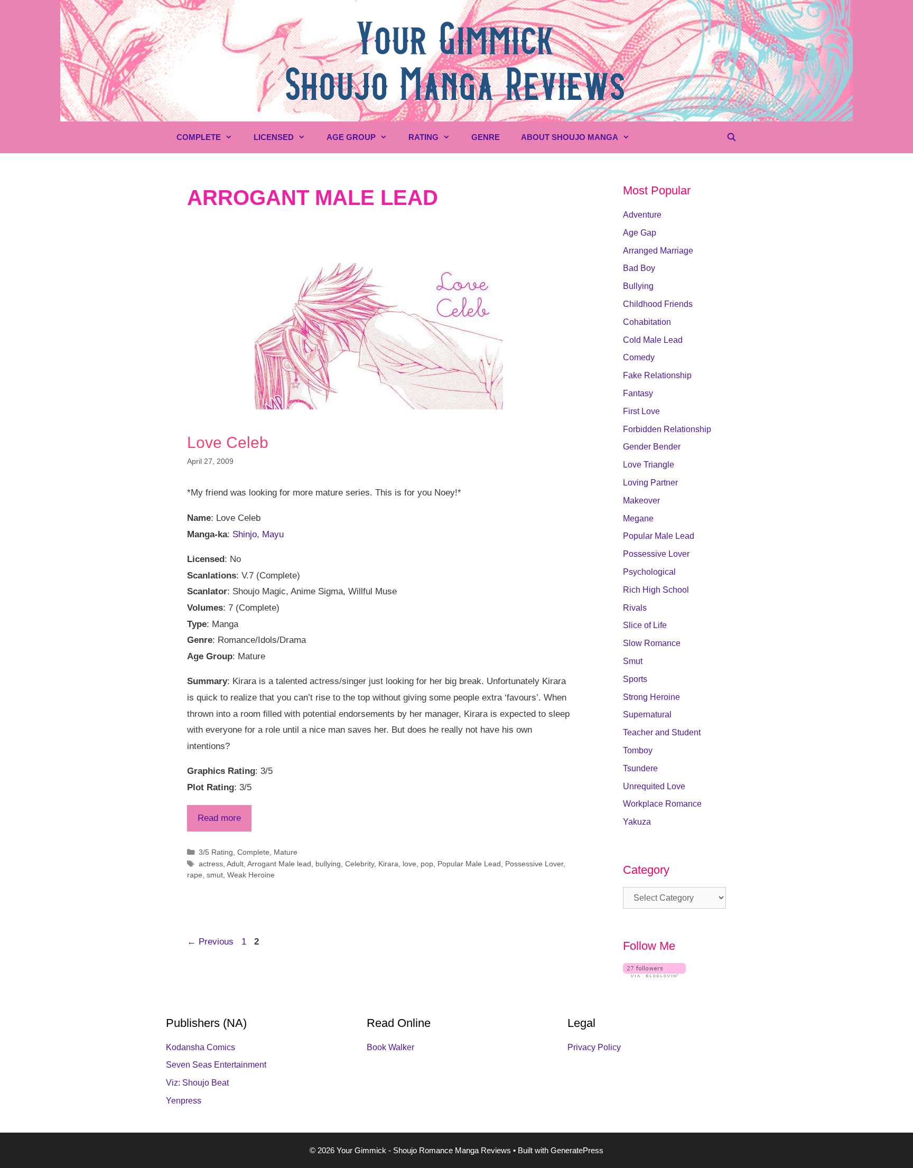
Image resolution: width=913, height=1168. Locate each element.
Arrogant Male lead (279, 863)
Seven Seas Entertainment (216, 1064)
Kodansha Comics (200, 1047)
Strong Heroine (651, 697)
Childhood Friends (658, 304)
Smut (632, 661)
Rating (423, 137)
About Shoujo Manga (569, 137)
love (409, 863)
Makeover (641, 500)
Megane (638, 518)
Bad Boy (639, 268)
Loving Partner (650, 482)
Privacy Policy (594, 1047)
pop (427, 863)
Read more (219, 818)
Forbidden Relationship (667, 429)
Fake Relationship (657, 375)
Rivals (635, 607)
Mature (285, 852)
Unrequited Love (654, 786)
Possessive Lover (534, 863)
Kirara (388, 863)
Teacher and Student (662, 732)
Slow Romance (652, 643)
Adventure (642, 214)
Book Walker (390, 1047)
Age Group (351, 137)
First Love (641, 411)
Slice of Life (645, 625)
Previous (210, 942)
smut (215, 875)
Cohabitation (647, 321)
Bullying (638, 286)
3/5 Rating (216, 852)
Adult (235, 863)
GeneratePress (577, 1150)
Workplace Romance (662, 803)
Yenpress (183, 1100)
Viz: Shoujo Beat (197, 1082)
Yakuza (637, 821)
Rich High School (656, 589)
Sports (635, 679)
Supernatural (647, 714)
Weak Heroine (251, 875)
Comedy (639, 357)
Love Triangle (648, 464)
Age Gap (639, 232)
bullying (328, 863)
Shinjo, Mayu (258, 534)
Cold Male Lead (653, 339)
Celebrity (359, 863)
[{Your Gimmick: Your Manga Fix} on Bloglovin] (654, 974)
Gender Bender (652, 446)
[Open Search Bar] (731, 137)
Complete (198, 137)
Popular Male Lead (469, 863)
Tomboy (638, 750)
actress (211, 863)
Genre (485, 137)
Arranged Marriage (658, 250)
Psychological (649, 571)
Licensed (274, 137)
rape (194, 875)
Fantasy (638, 393)
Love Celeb (227, 442)
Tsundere (640, 768)
